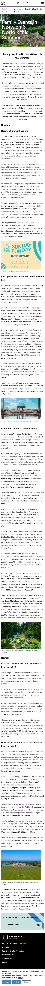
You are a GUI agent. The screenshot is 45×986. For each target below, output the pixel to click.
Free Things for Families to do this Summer (26, 117)
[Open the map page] (23, 3)
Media (4, 962)
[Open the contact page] (28, 3)
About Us (5, 947)
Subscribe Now (12, 925)
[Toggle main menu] (42, 3)
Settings (26, 982)
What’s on (22, 901)
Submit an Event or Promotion (13, 951)
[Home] (3, 3)
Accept (6, 982)
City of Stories (4, 10)
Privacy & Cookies (8, 955)
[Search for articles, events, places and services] (18, 3)
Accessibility (7, 959)
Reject (17, 982)
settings (20, 978)
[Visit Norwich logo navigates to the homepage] (22, 937)
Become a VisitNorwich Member (14, 943)
